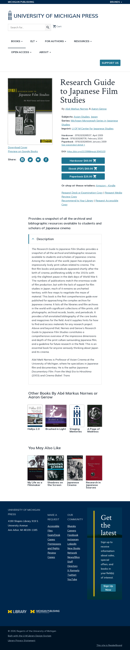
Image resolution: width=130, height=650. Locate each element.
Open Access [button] (20, 52)
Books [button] (16, 41)
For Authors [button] (55, 41)
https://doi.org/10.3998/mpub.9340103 (86, 151)
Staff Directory (72, 564)
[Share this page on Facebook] (46, 159)
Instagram (73, 539)
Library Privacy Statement (21, 640)
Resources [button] (82, 41)
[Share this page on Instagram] (22, 159)
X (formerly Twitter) (73, 572)
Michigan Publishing (21, 1)
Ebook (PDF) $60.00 (83, 168)
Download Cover (17, 147)
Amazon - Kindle (105, 185)
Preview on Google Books (23, 151)
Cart (57, 26)
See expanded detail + (73, 144)
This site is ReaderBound (109, 645)
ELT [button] (33, 41)
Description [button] (45, 239)
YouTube (72, 579)
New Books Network (73, 550)
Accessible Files (53, 528)
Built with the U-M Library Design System (29, 635)
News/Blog (73, 557)
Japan (94, 116)
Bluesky (71, 526)
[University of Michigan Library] (19, 611)
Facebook (72, 535)
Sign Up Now (108, 587)
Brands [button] (115, 1)
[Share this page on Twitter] (30, 159)
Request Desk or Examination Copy (82, 192)
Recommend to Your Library (77, 200)
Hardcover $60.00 (83, 161)
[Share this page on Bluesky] (38, 159)
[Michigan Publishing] (46, 611)
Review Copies (52, 555)
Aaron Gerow (99, 108)
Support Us (110, 62)
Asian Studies (82, 116)
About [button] (44, 52)
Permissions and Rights (54, 546)
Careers (71, 530)
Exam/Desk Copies (54, 537)
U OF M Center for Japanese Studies (93, 128)
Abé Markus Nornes (76, 108)
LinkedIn (71, 543)
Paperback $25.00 (83, 176)
